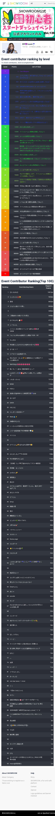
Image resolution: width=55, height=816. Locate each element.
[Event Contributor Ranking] (37, 52)
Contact (33, 786)
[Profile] (42, 52)
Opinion (33, 790)
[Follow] (51, 52)
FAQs (33, 777)
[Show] (46, 52)
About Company (8, 777)
